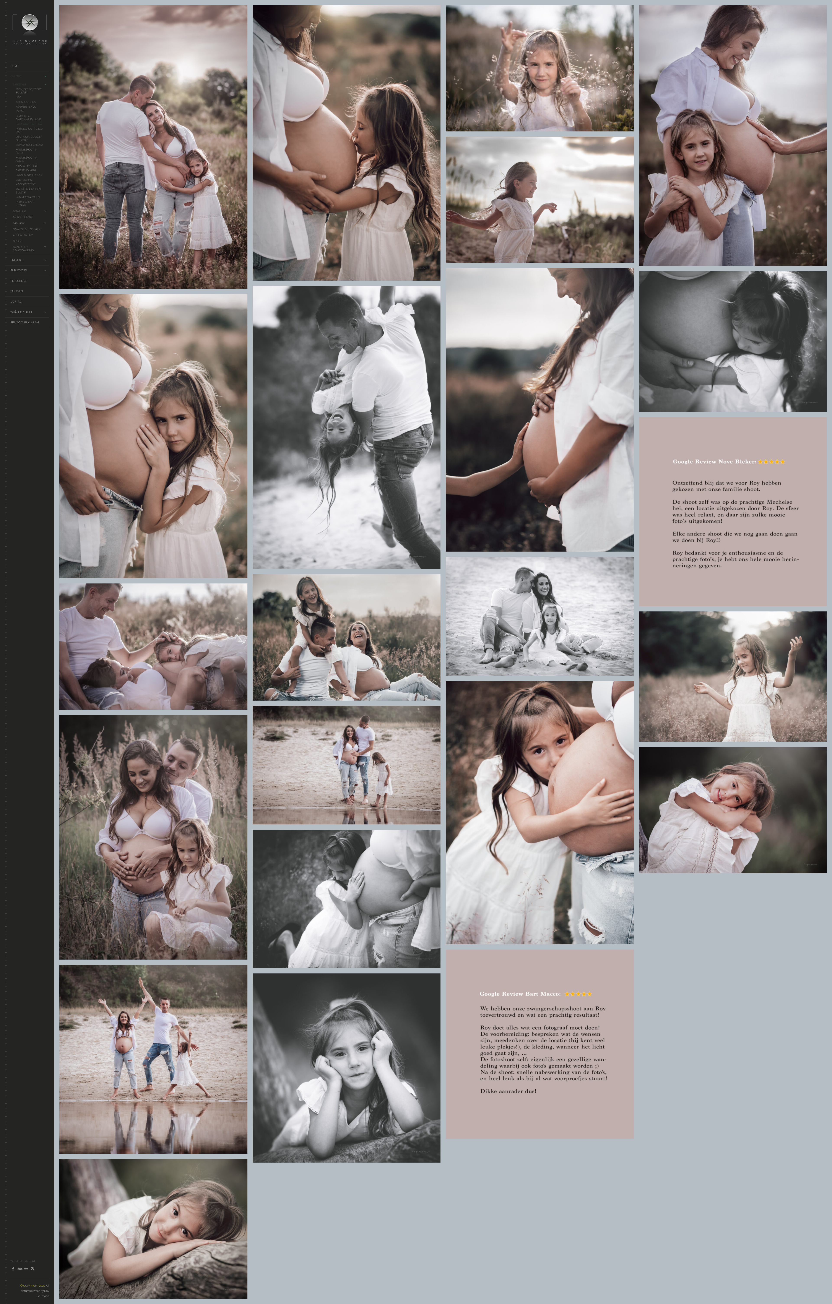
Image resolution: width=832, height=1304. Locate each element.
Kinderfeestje (25, 184)
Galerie (15, 76)
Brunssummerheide (29, 175)
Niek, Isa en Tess (26, 165)
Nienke (20, 111)
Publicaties (18, 270)
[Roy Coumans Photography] (29, 46)
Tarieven (16, 291)
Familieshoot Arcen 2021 (29, 130)
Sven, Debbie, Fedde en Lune (28, 91)
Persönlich (18, 280)
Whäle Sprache (21, 312)
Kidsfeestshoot (27, 106)
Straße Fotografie (27, 229)
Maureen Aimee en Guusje (28, 190)
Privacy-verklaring (24, 322)
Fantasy (18, 223)
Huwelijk (19, 211)
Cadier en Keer (26, 170)
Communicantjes (27, 197)
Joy (18, 97)
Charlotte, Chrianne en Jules (28, 117)
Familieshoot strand (25, 203)
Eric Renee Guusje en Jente (28, 138)
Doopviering (24, 179)
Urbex (17, 241)
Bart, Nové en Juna (29, 124)
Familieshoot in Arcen (26, 159)
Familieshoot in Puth (26, 151)
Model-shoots (23, 217)
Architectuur (23, 235)
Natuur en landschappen (23, 248)
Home (14, 65)
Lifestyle (19, 84)
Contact (16, 301)
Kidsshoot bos (26, 101)
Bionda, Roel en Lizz (29, 144)
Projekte (17, 260)
